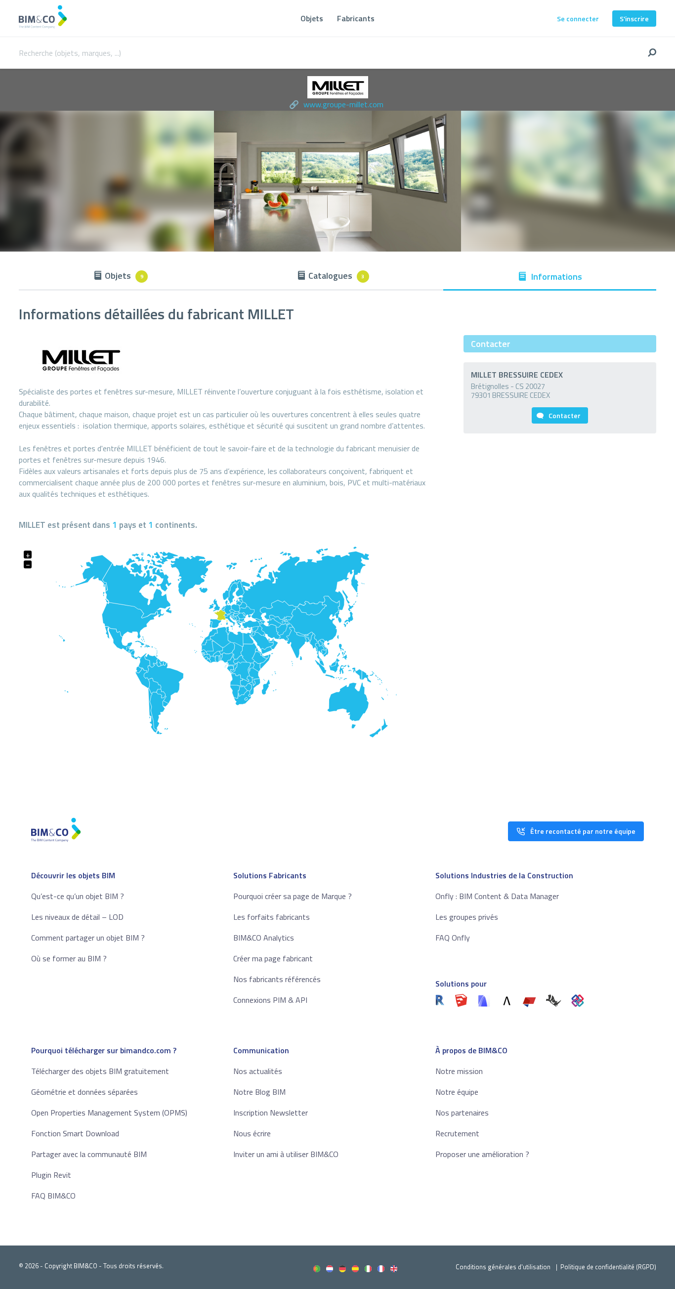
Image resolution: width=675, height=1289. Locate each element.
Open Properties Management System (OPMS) (109, 1112)
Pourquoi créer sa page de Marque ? (292, 896)
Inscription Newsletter (270, 1112)
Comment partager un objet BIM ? (88, 938)
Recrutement (457, 1133)
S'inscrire (634, 18)
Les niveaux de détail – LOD (77, 917)
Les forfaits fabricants (271, 917)
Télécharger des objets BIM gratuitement (100, 1071)
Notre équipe (456, 1092)
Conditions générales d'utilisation (503, 1267)
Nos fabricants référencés (277, 979)
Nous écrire (252, 1133)
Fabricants (356, 18)
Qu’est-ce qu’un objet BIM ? (77, 896)
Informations (555, 276)
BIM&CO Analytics (263, 938)
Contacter (564, 415)
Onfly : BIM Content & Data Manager (497, 896)
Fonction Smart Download (75, 1133)
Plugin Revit (51, 1175)
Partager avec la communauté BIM (89, 1154)
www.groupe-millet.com (343, 104)
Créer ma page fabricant (273, 958)
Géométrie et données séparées (84, 1092)
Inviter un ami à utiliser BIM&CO (285, 1154)
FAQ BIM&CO (53, 1196)
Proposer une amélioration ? (482, 1154)
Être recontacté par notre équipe (582, 831)
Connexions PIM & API (270, 1000)
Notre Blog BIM (259, 1092)
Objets (311, 18)
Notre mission (459, 1071)
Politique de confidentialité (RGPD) (608, 1267)
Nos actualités (257, 1071)
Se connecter (578, 18)
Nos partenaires (462, 1112)
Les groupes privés (466, 917)
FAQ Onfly (452, 938)
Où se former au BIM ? (69, 958)
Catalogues (336, 275)
